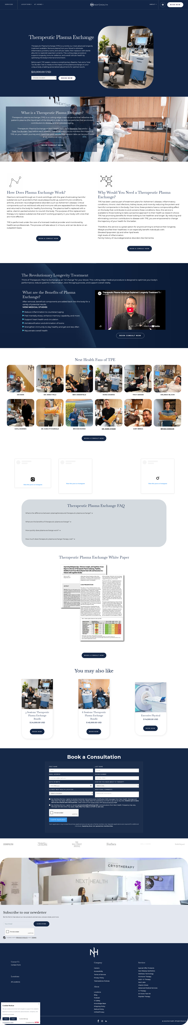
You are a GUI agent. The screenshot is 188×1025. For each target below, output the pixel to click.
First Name (53, 766)
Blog (95, 995)
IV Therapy (142, 991)
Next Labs (142, 982)
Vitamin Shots (143, 985)
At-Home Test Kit (144, 994)
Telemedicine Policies (102, 981)
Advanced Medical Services (147, 988)
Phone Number (100, 774)
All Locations (15, 982)
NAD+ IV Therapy (144, 979)
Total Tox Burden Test (22, 131)
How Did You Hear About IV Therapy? (109, 782)
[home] (99, 4)
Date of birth (54, 782)
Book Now (67, 78)
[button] (8, 4)
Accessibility (98, 971)
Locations (97, 992)
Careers (96, 968)
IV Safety (97, 1001)
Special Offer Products (146, 968)
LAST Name (99, 766)
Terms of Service (108, 802)
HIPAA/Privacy (99, 1012)
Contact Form (16, 965)
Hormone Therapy (144, 976)
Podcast (97, 998)
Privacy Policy (95, 802)
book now (37, 731)
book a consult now (48, 238)
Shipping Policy (99, 1006)
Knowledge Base (100, 1003)
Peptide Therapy (144, 996)
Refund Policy (99, 1009)
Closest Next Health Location (61, 789)
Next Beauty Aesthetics (146, 971)
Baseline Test (76, 129)
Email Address (54, 774)
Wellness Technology (146, 974)
